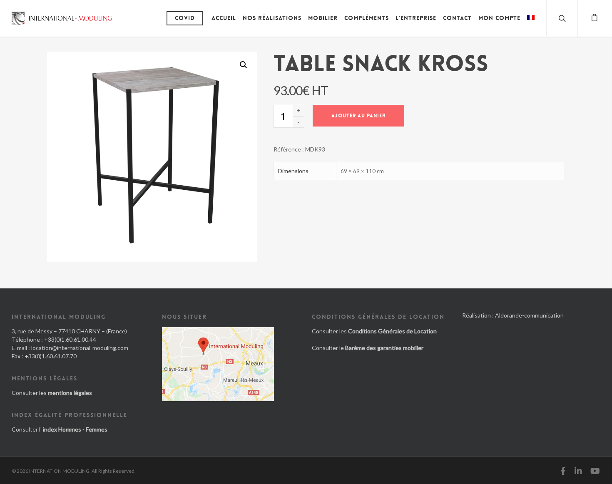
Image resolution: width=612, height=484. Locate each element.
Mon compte (499, 18)
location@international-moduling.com (79, 347)
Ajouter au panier (358, 115)
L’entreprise (416, 18)
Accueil (223, 18)
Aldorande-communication (529, 315)
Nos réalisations (272, 18)
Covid (185, 18)
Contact (457, 18)
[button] (243, 64)
